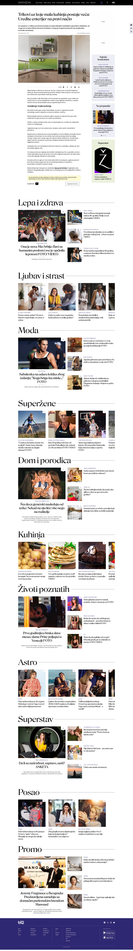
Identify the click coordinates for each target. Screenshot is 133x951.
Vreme (57, 934)
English (57, 932)
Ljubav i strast (47, 2)
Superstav (93, 2)
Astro (87, 2)
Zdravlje (33, 928)
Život (19, 934)
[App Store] (109, 937)
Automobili (46, 932)
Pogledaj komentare (72, 184)
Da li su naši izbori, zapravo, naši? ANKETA (103, 178)
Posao (20, 829)
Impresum (68, 930)
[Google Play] (109, 933)
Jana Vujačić (99, 175)
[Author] (103, 160)
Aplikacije (68, 936)
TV (56, 930)
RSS (67, 938)
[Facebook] (104, 922)
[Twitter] (108, 922)
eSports (45, 928)
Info (19, 928)
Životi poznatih (60, 2)
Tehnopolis (46, 930)
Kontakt (68, 940)
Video (56, 928)
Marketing (68, 928)
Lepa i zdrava (39, 2)
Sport (19, 930)
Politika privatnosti (71, 934)
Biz (19, 932)
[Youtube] (114, 922)
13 (80, 376)
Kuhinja (83, 2)
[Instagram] (111, 922)
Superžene (68, 2)
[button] (101, 135)
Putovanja (33, 930)
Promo (42, 890)
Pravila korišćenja (71, 932)
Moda (53, 2)
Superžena (33, 934)
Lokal (44, 934)
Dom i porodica (76, 2)
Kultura (33, 932)
